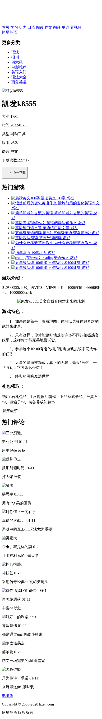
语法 (15, 52)
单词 (65, 27)
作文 (48, 27)
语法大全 (19, 77)
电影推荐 (19, 67)
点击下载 (19, 172)
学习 (14, 27)
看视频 (76, 27)
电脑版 (7, 696)
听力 (23, 27)
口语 (31, 27)
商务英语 (19, 82)
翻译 (57, 27)
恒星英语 (9, 32)
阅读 (40, 27)
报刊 (15, 57)
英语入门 (19, 72)
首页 (5, 27)
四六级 (17, 62)
